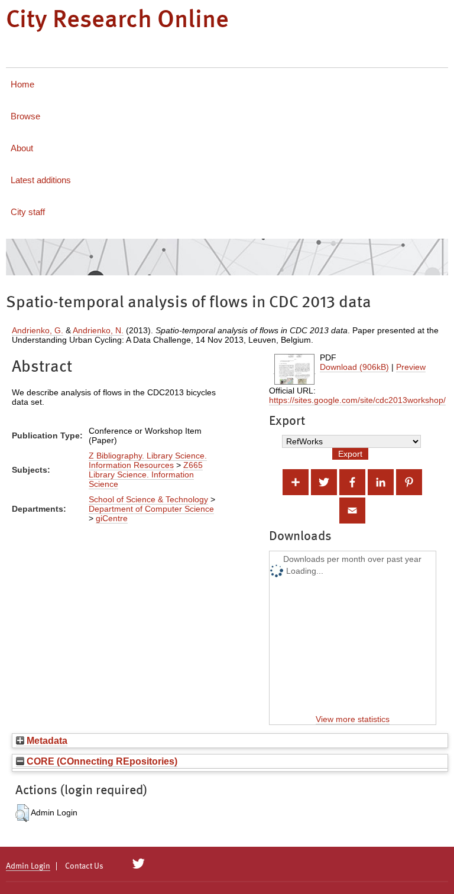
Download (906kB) (354, 367)
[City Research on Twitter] (138, 864)
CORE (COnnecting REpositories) (100, 761)
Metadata (45, 740)
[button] (22, 813)
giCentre (112, 518)
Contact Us (84, 866)
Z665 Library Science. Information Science (146, 474)
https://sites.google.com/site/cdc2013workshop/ (357, 400)
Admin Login (28, 866)
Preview (411, 367)
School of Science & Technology (148, 499)
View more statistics (353, 719)
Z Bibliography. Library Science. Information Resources (148, 460)
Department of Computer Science (151, 508)
